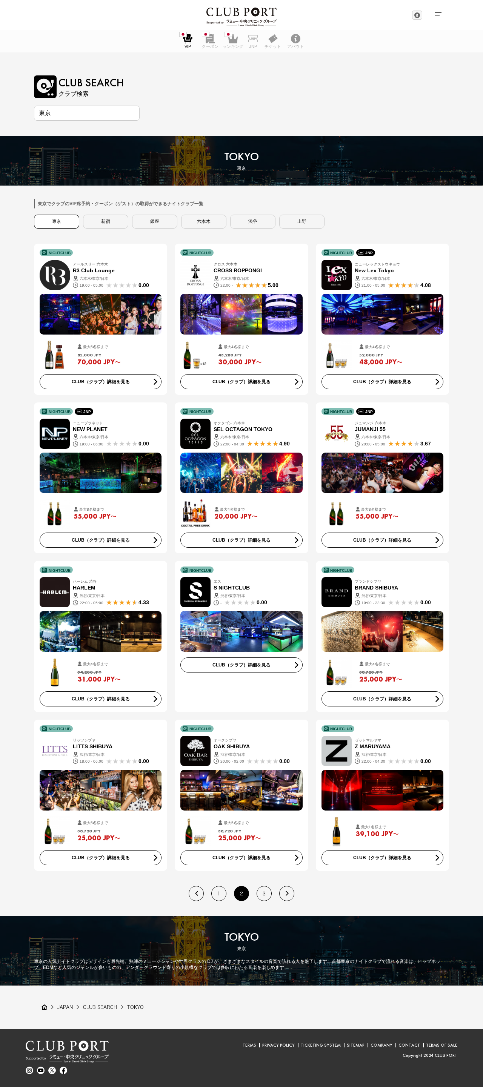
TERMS (249, 1045)
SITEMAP (356, 1045)
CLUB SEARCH (100, 1007)
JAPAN (65, 1007)
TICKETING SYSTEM (321, 1045)
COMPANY (381, 1045)
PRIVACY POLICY (278, 1045)
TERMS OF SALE (441, 1045)
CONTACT (409, 1045)
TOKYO (135, 1007)
